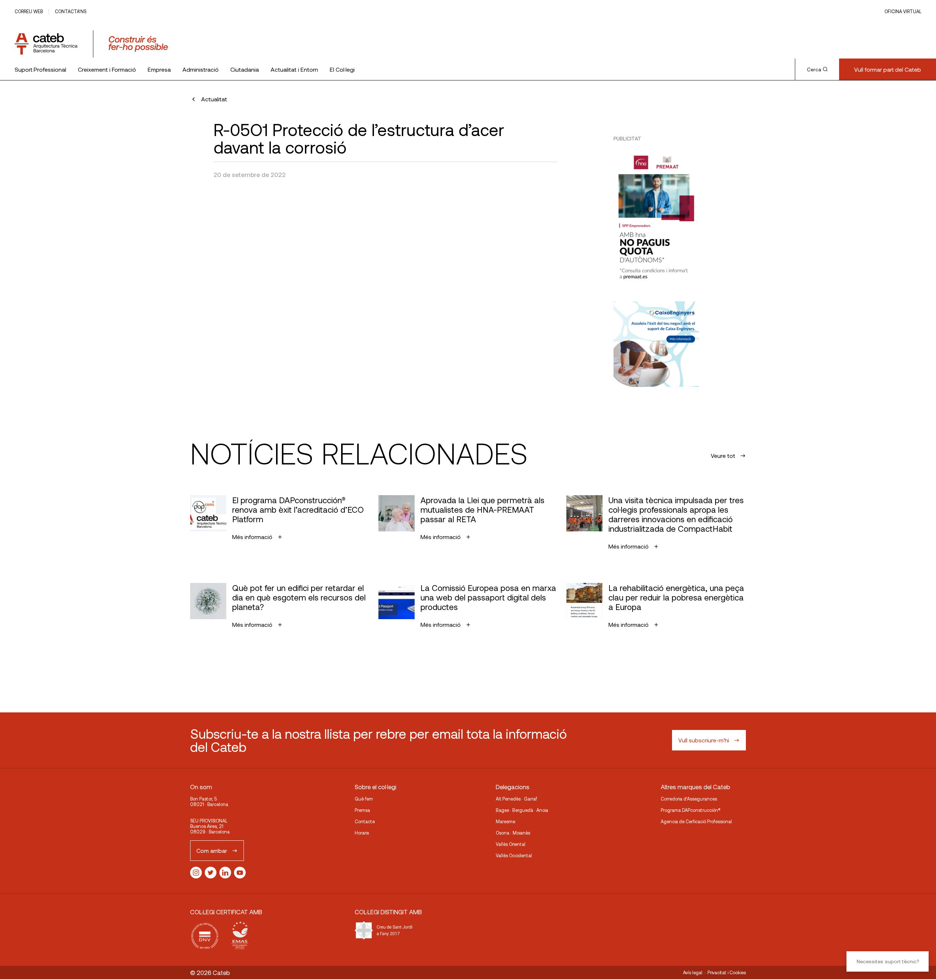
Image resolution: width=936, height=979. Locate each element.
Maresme (505, 821)
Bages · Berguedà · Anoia (522, 810)
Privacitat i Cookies (726, 972)
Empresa (159, 69)
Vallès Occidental (514, 855)
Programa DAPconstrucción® (691, 810)
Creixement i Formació (107, 69)
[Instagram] (196, 872)
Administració (200, 69)
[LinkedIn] (225, 872)
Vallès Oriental (510, 844)
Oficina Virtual (902, 11)
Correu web (29, 11)
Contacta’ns (70, 11)
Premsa (362, 810)
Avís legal (692, 972)
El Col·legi (342, 69)
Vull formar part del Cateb (887, 69)
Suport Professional (40, 69)
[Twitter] (210, 872)
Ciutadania (244, 69)
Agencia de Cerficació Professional (696, 821)
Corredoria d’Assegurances (689, 798)
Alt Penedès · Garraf (516, 798)
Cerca (814, 69)
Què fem (364, 798)
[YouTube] (240, 872)
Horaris (362, 832)
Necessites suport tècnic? (888, 961)
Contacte (365, 821)
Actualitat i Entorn (294, 69)
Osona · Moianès (513, 832)
